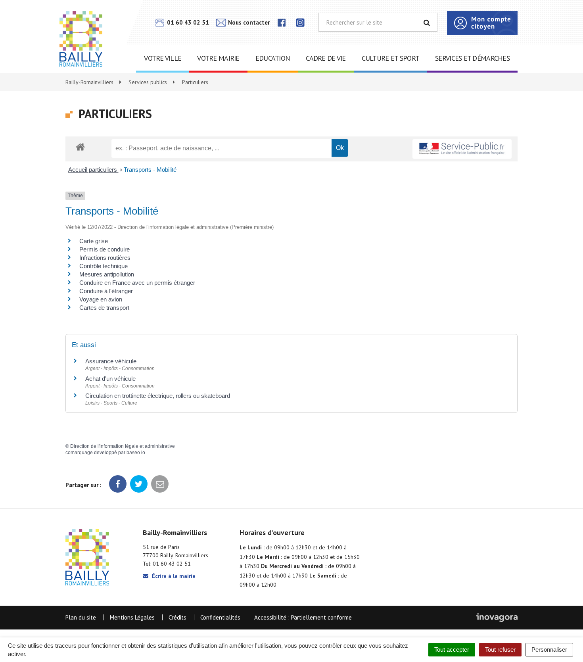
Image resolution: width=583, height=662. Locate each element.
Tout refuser (500, 649)
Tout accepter (451, 649)
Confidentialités (220, 617)
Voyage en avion (100, 299)
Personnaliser (549, 649)
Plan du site (80, 617)
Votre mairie (218, 58)
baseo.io (136, 452)
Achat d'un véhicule (110, 378)
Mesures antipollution (106, 274)
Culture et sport (390, 58)
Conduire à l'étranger (106, 291)
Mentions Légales (132, 617)
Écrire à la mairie (173, 575)
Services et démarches (472, 58)
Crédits (177, 617)
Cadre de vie (325, 58)
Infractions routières (104, 257)
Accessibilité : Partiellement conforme (303, 617)
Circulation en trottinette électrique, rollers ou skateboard (157, 395)
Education (272, 58)
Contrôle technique (103, 266)
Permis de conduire (104, 249)
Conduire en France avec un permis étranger (137, 282)
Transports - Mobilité (150, 169)
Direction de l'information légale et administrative (122, 446)
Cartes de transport (104, 307)
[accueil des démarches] (80, 146)
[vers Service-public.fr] (462, 149)
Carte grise (93, 241)
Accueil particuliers (93, 169)
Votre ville (162, 58)
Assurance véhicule (110, 361)
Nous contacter (248, 22)
